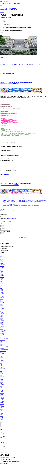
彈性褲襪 (2, 384)
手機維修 (2, 398)
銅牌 (1, 365)
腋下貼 (1, 270)
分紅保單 (2, 331)
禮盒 (1, 282)
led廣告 (1, 372)
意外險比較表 (3, 330)
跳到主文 (2, 12)
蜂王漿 (1, 323)
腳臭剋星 (2, 259)
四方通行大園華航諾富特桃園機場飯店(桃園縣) (17, 27)
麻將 (1, 386)
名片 (4, 22)
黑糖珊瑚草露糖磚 (4, 349)
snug (1, 301)
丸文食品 (2, 275)
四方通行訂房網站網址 (7, 73)
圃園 (1, 414)
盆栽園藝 (2, 334)
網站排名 (2, 353)
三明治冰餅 (2, 264)
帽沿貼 (1, 257)
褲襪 (1, 383)
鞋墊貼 (1, 274)
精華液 (1, 409)
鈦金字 (1, 373)
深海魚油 (2, 326)
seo (1, 405)
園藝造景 (2, 333)
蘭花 (1, 337)
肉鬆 (1, 281)
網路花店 (2, 357)
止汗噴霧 (2, 272)
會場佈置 (2, 360)
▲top (1, 223)
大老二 (1, 387)
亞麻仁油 (2, 322)
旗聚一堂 (2, 277)
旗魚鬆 (1, 278)
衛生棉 (1, 399)
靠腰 (1, 341)
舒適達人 (2, 402)
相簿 (4, 20)
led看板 (1, 375)
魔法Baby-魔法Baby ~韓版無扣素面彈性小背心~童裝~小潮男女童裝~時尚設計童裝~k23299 (21, 205)
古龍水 (1, 413)
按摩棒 (1, 394)
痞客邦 (9, 218)
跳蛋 (1, 395)
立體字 (1, 364)
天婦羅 (1, 289)
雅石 (1, 335)
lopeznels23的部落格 (8, 9)
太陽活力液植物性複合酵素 (5, 346)
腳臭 (1, 260)
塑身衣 (1, 416)
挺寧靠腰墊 (2, 340)
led (1, 371)
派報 (1, 363)
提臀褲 (1, 419)
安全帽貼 (2, 267)
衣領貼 (1, 256)
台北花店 (2, 361)
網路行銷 (2, 404)
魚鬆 (1, 279)
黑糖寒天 (2, 348)
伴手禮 (1, 390)
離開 (6, 463)
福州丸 (1, 292)
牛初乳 (1, 324)
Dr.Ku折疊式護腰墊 (4, 338)
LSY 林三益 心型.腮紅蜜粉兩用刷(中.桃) (11, 204)
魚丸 (1, 288)
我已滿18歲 (3, 463)
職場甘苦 (10, 17)
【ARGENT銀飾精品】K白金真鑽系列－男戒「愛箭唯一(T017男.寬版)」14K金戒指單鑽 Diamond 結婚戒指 (24, 200)
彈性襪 (1, 382)
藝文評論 (9, 221)
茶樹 (1, 410)
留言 (12, 218)
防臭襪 (1, 263)
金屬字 (1, 367)
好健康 (1, 319)
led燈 (1, 370)
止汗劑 (1, 271)
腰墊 (1, 342)
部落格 (4, 21)
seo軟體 (1, 352)
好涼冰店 (2, 266)
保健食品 (2, 320)
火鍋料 (1, 290)
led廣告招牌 (2, 368)
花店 (1, 356)
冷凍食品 (2, 293)
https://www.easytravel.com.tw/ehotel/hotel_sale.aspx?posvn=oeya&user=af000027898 (16, 82)
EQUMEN (2, 418)
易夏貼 (1, 32)
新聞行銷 (2, 406)
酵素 (1, 327)
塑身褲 (1, 417)
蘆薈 (1, 407)
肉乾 (1, 286)
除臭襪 (1, 261)
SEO (1, 354)
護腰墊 (1, 344)
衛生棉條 (2, 401)
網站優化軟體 (3, 351)
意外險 (1, 329)
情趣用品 (2, 393)
